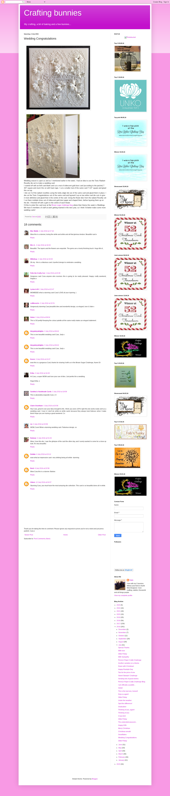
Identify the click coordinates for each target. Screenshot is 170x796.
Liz (31, 424)
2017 (119, 624)
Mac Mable (34, 231)
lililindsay (33, 259)
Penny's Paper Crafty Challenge (129, 660)
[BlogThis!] (49, 216)
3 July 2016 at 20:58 (51, 406)
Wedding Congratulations (127, 738)
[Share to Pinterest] (56, 216)
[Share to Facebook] (54, 216)
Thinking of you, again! (126, 710)
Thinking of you (123, 713)
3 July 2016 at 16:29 (42, 373)
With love (121, 651)
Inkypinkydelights (37, 331)
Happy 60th (122, 725)
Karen (32, 359)
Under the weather (125, 700)
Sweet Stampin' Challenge (127, 676)
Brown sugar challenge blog (62, 205)
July (120, 645)
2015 (119, 764)
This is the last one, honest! (128, 691)
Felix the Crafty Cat (37, 273)
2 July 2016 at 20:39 (53, 273)
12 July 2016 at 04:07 (43, 482)
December (122, 629)
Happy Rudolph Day (125, 669)
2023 (119, 605)
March (120, 754)
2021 (119, 611)
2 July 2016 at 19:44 (45, 259)
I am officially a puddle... (126, 685)
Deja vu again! (123, 694)
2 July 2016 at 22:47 (46, 289)
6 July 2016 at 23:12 (43, 454)
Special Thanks (123, 648)
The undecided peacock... (127, 722)
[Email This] (46, 216)
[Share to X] (51, 216)
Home (65, 535)
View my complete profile (123, 595)
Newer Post (29, 535)
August (121, 642)
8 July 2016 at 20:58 (42, 468)
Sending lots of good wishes (128, 679)
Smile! (120, 688)
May (120, 748)
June (120, 745)
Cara (131, 580)
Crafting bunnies (53, 12)
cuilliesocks (34, 303)
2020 (119, 614)
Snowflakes (122, 734)
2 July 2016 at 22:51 (47, 303)
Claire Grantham (36, 406)
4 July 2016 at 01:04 (44, 438)
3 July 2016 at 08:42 (51, 331)
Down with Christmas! (126, 666)
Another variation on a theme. (128, 663)
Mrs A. (32, 245)
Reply (32, 238)
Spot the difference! (125, 703)
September (122, 639)
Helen (32, 317)
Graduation (122, 707)
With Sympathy (123, 657)
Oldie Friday (122, 654)
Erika (32, 373)
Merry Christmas (124, 728)
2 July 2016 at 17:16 (46, 231)
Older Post (102, 535)
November (122, 632)
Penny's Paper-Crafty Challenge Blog (131, 682)
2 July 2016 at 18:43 (43, 245)
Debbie (33, 454)
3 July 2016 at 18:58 (59, 392)
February (121, 757)
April (120, 751)
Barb (32, 468)
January (121, 760)
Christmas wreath (124, 731)
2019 (119, 617)
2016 (119, 627)
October (121, 636)
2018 (119, 620)
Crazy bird (122, 716)
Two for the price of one (126, 672)
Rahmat (33, 438)
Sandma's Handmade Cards (41, 392)
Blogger (94, 779)
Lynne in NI (34, 289)
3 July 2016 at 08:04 (42, 317)
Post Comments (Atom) (42, 539)
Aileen (32, 482)
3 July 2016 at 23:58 (40, 424)
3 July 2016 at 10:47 (43, 359)
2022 (119, 608)
